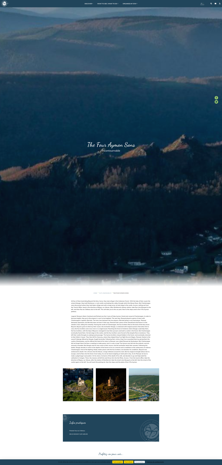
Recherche (211, 3)
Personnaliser (139, 462)
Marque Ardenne (220, 3)
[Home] (5, 3)
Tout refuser (129, 462)
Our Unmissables (105, 293)
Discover (88, 4)
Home (95, 293)
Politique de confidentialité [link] (155, 462)
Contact (215, 3)
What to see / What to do (107, 4)
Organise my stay (129, 4)
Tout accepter (117, 462)
